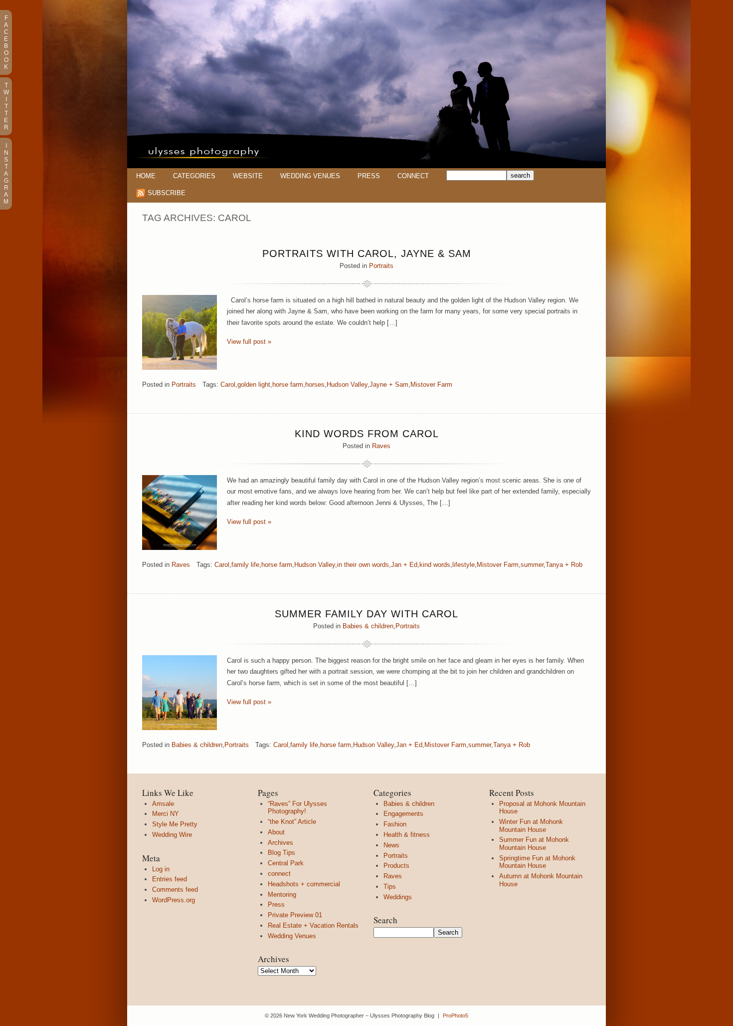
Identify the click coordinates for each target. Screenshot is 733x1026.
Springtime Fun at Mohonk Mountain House (537, 862)
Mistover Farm (431, 384)
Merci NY (165, 813)
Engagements (403, 813)
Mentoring (282, 894)
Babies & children (368, 626)
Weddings (397, 897)
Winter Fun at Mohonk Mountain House (531, 825)
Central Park (286, 863)
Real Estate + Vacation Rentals (313, 925)
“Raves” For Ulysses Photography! (297, 807)
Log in (161, 869)
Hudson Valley (347, 384)
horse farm (287, 384)
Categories (194, 176)
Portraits (381, 265)
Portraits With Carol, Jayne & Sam (366, 253)
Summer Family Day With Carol (366, 613)
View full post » (249, 341)
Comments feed (175, 889)
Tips (389, 886)
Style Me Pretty (174, 824)
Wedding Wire (172, 834)
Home (146, 176)
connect (279, 873)
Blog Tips (281, 852)
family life (245, 564)
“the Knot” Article (292, 821)
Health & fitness (406, 834)
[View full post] (179, 332)
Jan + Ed (404, 564)
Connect (413, 176)
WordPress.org (173, 900)
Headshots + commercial (304, 884)
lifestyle (463, 564)
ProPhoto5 (455, 1016)
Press (369, 176)
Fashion (394, 824)
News (391, 845)
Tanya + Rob (564, 564)
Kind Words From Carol (367, 433)
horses (315, 384)
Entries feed (169, 879)
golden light (253, 384)
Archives (280, 842)
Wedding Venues (310, 176)
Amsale (163, 803)
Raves (381, 446)
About (276, 832)
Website (248, 176)
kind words (434, 564)
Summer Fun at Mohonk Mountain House (534, 843)
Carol (227, 384)
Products (396, 865)
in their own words (363, 564)
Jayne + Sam (388, 384)
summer (532, 564)
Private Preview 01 (295, 915)
